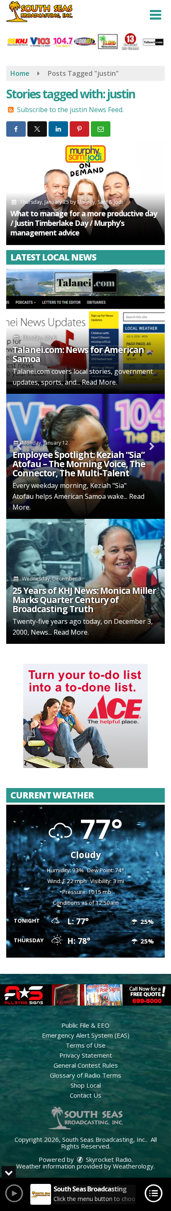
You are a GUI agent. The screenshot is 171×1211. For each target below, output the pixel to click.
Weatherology (133, 1166)
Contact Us (85, 1095)
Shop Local (86, 1085)
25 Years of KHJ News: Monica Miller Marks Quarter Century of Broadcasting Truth (84, 600)
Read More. (99, 382)
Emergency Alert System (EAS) (85, 1035)
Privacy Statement (85, 1055)
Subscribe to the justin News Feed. (70, 109)
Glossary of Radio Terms (85, 1075)
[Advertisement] (85, 716)
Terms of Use (85, 1045)
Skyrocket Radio (108, 1159)
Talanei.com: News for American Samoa (78, 354)
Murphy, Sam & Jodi (100, 201)
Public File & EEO (85, 1025)
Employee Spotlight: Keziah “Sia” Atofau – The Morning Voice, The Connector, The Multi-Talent (78, 464)
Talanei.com (31, 371)
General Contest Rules (86, 1065)
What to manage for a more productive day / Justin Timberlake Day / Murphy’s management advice (83, 223)
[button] (155, 15)
